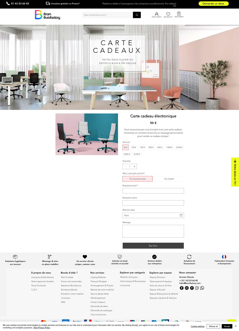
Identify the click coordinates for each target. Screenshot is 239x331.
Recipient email (130, 185)
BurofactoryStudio (69, 289)
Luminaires (125, 285)
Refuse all (213, 326)
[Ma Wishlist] (168, 14)
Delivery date (129, 210)
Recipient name (130, 197)
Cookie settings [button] (197, 326)
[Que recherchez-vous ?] (137, 15)
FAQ (63, 302)
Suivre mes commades (71, 281)
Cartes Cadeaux (98, 302)
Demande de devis (99, 306)
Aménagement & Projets (102, 285)
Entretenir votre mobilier (72, 293)
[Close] (235, 326)
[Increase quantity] (135, 166)
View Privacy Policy (41, 327)
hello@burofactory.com (190, 283)
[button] (179, 13)
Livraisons (65, 298)
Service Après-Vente (100, 293)
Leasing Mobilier (98, 277)
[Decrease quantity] (125, 166)
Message (127, 222)
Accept (227, 326)
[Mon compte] (157, 14)
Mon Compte (67, 277)
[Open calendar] (181, 215)
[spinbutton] (130, 166)
